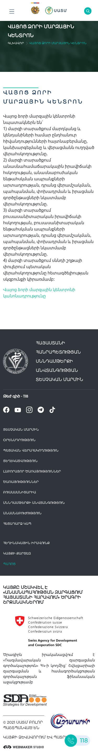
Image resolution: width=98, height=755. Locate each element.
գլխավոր (16, 43)
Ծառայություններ (21, 482)
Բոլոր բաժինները (12, 12)
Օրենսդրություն (19, 440)
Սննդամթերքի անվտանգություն (34, 503)
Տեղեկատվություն (20, 461)
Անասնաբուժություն (22, 513)
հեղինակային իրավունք (26, 543)
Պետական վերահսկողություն (31, 450)
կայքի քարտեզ (17, 553)
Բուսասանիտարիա (19, 492)
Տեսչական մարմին (21, 429)
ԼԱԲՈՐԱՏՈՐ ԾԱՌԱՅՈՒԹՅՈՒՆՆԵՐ (32, 471)
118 (25, 396)
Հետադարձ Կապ (17, 524)
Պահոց (9, 564)
